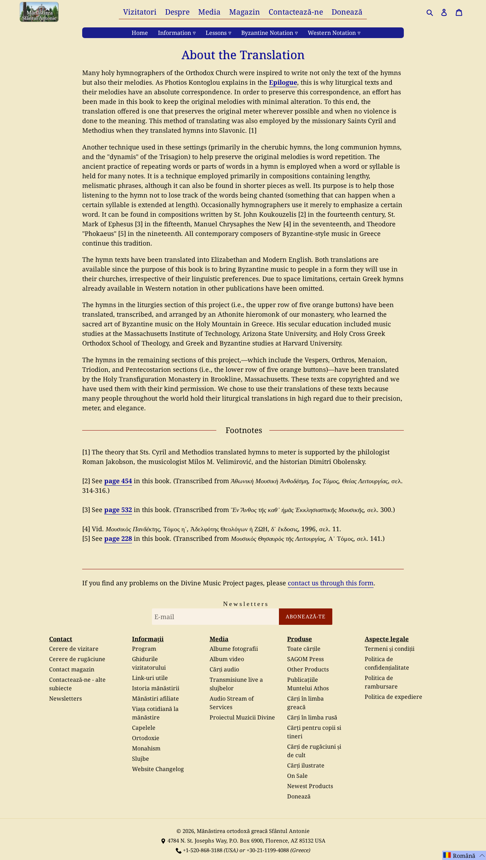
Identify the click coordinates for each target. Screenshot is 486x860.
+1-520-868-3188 (202, 850)
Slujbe (140, 759)
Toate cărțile (304, 649)
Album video (227, 659)
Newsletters (65, 698)
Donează (299, 796)
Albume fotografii (234, 649)
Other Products (308, 669)
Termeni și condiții (389, 649)
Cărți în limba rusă (312, 717)
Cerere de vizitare (74, 649)
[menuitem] (140, 12)
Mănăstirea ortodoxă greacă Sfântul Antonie (253, 830)
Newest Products (310, 786)
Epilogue (283, 82)
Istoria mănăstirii (155, 688)
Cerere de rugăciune (77, 659)
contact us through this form (331, 583)
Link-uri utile (150, 678)
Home (140, 33)
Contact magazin (71, 669)
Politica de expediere (393, 697)
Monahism (146, 748)
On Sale (297, 776)
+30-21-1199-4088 (268, 850)
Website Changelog (158, 769)
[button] (464, 855)
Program (144, 649)
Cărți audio (224, 669)
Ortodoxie (145, 738)
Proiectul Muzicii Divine (242, 717)
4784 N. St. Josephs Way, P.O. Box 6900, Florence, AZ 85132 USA (247, 840)
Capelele (143, 728)
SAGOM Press (305, 659)
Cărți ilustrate (305, 765)
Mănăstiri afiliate (155, 698)
